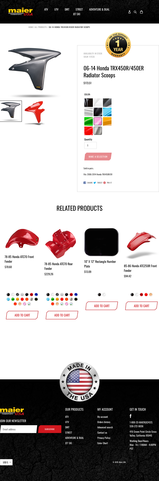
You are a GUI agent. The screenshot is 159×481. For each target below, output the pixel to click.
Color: (87, 94)
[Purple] (29, 304)
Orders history (103, 422)
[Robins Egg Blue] (62, 304)
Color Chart (102, 443)
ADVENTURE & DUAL (74, 438)
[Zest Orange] (27, 300)
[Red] (31, 295)
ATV (67, 417)
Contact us (102, 432)
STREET (68, 432)
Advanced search (105, 427)
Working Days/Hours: (143, 444)
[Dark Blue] (36, 295)
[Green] (13, 300)
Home (31, 27)
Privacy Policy (103, 438)
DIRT (67, 427)
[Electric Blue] (8, 300)
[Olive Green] (36, 300)
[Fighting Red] (22, 300)
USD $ (5, 462)
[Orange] (15, 304)
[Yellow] (17, 300)
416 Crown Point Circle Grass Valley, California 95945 (143, 433)
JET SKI (68, 443)
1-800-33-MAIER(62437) (141, 422)
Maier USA (122, 462)
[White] (13, 295)
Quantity (88, 139)
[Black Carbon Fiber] (17, 295)
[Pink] (24, 304)
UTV (67, 422)
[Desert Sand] (20, 304)
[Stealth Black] (27, 295)
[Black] (8, 295)
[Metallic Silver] (31, 300)
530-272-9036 (136, 426)
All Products (41, 27)
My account (102, 417)
